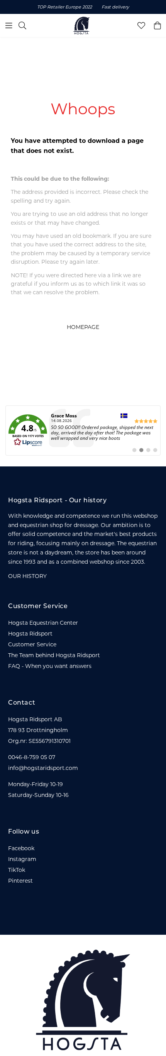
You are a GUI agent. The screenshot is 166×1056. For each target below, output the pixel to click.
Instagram (22, 859)
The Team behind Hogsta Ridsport (54, 655)
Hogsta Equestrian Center (43, 622)
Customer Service (32, 644)
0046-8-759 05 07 (31, 757)
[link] (83, 431)
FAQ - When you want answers (49, 666)
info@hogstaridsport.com (43, 767)
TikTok (16, 869)
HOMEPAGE (83, 327)
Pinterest (20, 880)
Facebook (21, 848)
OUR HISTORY (27, 576)
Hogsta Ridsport (30, 633)
